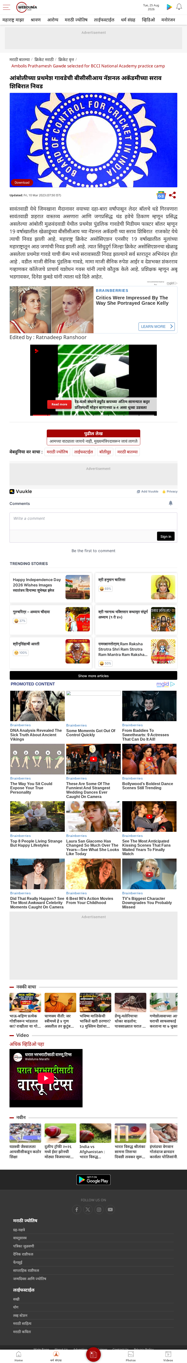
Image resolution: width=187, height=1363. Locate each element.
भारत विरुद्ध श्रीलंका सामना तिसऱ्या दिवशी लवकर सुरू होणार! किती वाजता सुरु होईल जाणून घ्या (130, 1151)
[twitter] (88, 1209)
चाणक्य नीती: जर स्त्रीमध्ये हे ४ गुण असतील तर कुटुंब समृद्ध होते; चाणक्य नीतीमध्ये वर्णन (59, 1021)
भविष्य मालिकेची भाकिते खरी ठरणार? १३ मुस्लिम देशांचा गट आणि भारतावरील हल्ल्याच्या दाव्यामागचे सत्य (95, 1021)
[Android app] (93, 1180)
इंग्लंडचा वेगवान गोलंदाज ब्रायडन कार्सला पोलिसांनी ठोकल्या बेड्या (163, 1151)
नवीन (21, 1117)
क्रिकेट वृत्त (66, 59)
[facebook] (76, 1209)
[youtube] (99, 1209)
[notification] (179, 7)
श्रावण (36, 20)
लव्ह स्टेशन (20, 1315)
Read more (59, 404)
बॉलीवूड (105, 452)
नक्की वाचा (26, 987)
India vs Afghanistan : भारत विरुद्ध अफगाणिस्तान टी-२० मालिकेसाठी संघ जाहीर (95, 1151)
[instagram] (110, 1209)
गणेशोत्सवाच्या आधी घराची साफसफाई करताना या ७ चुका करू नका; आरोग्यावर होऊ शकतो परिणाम (165, 1021)
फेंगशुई (17, 1262)
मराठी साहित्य (22, 1323)
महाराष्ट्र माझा (13, 20)
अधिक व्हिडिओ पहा (26, 1044)
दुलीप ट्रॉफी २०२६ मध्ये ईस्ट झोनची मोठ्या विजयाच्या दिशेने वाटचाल (58, 1151)
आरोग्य (52, 20)
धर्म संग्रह (128, 20)
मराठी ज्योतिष (76, 20)
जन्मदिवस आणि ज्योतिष (29, 1278)
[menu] (8, 7)
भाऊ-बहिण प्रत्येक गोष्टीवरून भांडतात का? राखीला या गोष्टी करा (25, 1021)
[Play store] (169, 7)
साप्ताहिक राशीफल (26, 1270)
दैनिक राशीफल (23, 1254)
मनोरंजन (168, 20)
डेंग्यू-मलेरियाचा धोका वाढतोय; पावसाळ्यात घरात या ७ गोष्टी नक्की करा (130, 1021)
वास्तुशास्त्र (20, 1237)
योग (15, 1307)
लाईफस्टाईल (104, 20)
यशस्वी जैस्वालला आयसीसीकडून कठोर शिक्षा (25, 1151)
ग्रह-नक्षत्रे (19, 1229)
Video (22, 1035)
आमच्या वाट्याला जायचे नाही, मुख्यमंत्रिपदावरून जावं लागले (93, 441)
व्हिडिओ (148, 20)
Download (22, 182)
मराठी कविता (22, 1331)
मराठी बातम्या (19, 59)
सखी (16, 1299)
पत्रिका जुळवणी (23, 1246)
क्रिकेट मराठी (44, 59)
